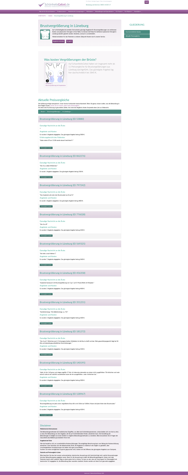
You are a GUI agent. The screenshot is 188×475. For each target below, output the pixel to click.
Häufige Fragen (95, 1)
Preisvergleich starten (46, 147)
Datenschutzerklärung (95, 473)
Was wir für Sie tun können (46, 11)
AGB (103, 473)
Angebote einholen (58, 41)
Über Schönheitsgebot (106, 1)
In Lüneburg (66, 111)
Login (146, 2)
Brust (42, 111)
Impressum (86, 473)
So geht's (69, 41)
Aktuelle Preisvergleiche (133, 36)
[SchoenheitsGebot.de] (55, 5)
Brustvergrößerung (53, 111)
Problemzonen (61, 11)
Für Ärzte (88, 1)
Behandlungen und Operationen (104, 11)
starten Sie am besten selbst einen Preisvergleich (64, 105)
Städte (50, 16)
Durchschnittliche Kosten (133, 32)
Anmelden (137, 11)
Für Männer (128, 11)
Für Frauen (119, 11)
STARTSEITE (42, 16)
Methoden (89, 11)
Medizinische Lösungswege (75, 11)
